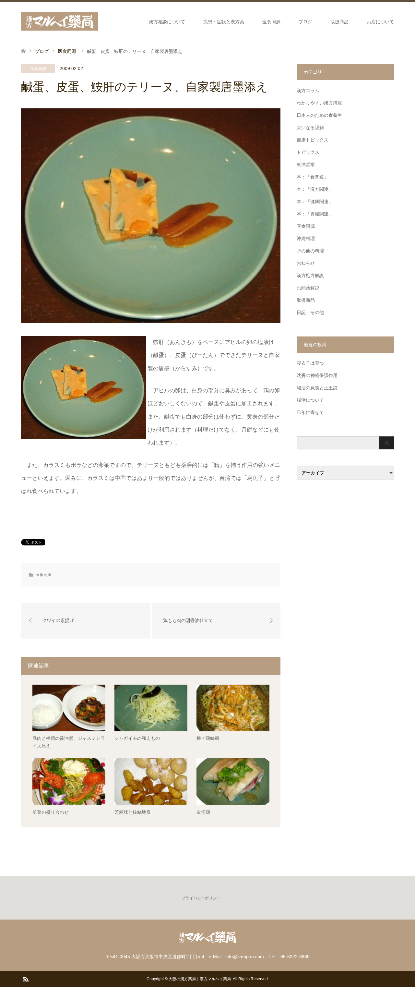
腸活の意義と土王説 (317, 387)
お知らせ (306, 263)
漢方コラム (308, 90)
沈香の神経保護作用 (317, 375)
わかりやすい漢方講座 (319, 102)
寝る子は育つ (310, 363)
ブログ (305, 21)
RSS (26, 978)
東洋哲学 (306, 164)
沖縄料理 (306, 238)
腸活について (310, 400)
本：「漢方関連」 (315, 189)
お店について (380, 21)
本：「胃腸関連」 (315, 213)
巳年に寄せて (310, 412)
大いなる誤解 (310, 127)
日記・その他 (310, 312)
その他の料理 (310, 250)
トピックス (308, 152)
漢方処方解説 (310, 275)
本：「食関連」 (312, 176)
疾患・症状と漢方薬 (223, 21)
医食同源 (271, 21)
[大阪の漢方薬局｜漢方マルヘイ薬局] (59, 21)
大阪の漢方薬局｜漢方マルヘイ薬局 (200, 979)
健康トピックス (312, 139)
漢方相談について (167, 21)
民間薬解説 (308, 287)
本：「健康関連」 (315, 201)
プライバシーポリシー (201, 898)
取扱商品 (339, 21)
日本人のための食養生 (319, 115)
